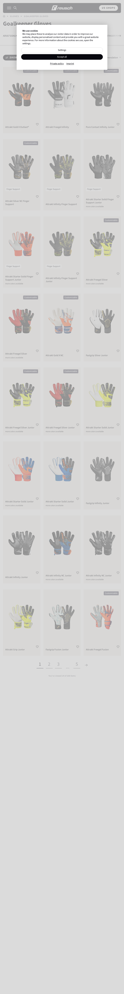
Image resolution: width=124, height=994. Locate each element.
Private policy (57, 63)
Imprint (70, 63)
